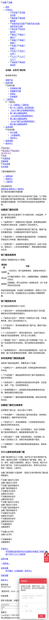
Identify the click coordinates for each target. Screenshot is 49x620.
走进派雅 (9, 127)
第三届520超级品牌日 (18, 124)
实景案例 (13, 97)
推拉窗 (13, 552)
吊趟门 (43, 552)
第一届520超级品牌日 (18, 113)
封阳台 (12, 94)
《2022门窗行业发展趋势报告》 (23, 110)
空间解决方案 (15, 88)
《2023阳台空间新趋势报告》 (22, 116)
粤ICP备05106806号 (16, 612)
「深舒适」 (10, 99)
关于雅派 (9, 571)
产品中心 (9, 10)
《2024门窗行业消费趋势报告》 (23, 121)
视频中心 (9, 179)
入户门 (17, 554)
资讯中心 (13, 138)
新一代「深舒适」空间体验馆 (22, 108)
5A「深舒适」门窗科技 (19, 105)
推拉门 (37, 552)
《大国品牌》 (15, 135)
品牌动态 (9, 176)
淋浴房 (23, 554)
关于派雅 (13, 132)
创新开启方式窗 (22, 552)
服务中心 (9, 143)
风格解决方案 (15, 91)
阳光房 (32, 552)
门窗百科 (9, 182)
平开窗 (8, 552)
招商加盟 (9, 141)
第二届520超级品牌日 (18, 119)
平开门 (12, 554)
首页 (7, 7)
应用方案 (9, 83)
